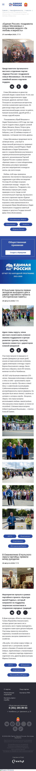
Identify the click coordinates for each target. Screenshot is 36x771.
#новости (26, 224)
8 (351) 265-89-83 (18, 707)
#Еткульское (25, 665)
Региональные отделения (9, 693)
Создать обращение (18, 253)
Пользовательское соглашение (18, 744)
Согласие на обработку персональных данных (18, 751)
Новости (28, 10)
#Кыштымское (25, 536)
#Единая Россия (18, 229)
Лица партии (24, 689)
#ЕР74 (10, 536)
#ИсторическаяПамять (18, 546)
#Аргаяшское (10, 224)
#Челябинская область (18, 219)
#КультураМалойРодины (18, 675)
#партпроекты (18, 541)
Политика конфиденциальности (18, 746)
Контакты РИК (25, 693)
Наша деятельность (16, 10)
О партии (7, 689)
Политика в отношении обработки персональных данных (18, 748)
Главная (5, 10)
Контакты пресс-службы (10, 699)
